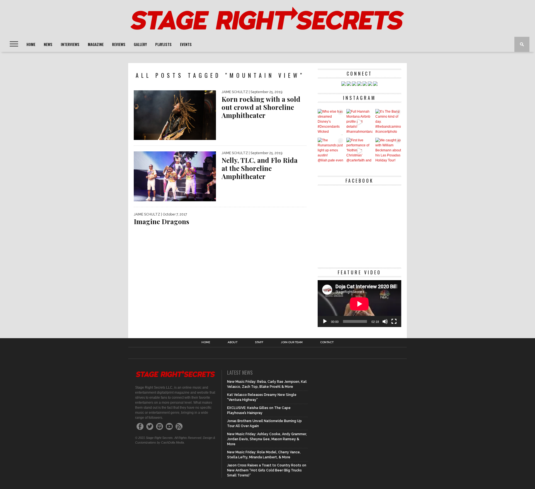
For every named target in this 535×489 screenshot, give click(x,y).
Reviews (118, 44)
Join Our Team (292, 342)
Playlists (163, 44)
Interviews (70, 44)
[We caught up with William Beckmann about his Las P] (388, 151)
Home (30, 44)
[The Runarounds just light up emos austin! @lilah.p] (331, 151)
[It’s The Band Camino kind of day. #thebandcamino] (388, 122)
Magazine (96, 44)
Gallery (140, 44)
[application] (359, 303)
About (232, 342)
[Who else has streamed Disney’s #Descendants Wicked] (331, 122)
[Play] (325, 321)
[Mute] (385, 321)
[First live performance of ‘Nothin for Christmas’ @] (359, 151)
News (48, 44)
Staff (259, 342)
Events (186, 44)
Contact (327, 342)
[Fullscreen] (394, 321)
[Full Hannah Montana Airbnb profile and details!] (359, 122)
